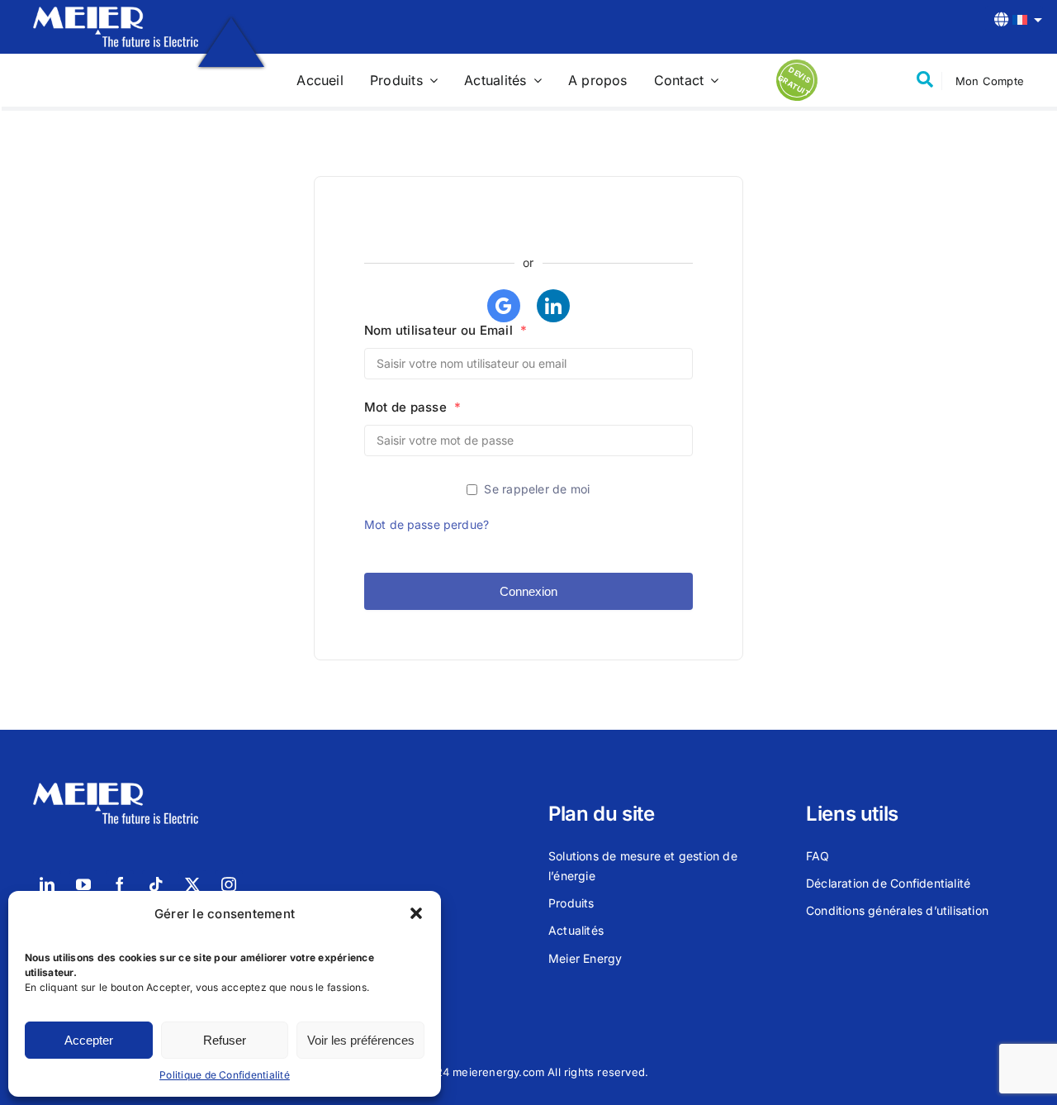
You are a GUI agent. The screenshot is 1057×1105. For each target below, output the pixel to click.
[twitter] (192, 884)
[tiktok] (156, 884)
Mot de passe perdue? (426, 524)
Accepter (88, 1040)
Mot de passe (412, 407)
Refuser (224, 1040)
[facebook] (120, 884)
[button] (416, 913)
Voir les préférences (361, 1040)
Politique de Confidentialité (224, 1075)
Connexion (528, 591)
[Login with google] (503, 305)
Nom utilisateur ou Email (445, 330)
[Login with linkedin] (553, 305)
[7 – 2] (115, 13)
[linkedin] (47, 884)
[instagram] (229, 884)
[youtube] (83, 884)
